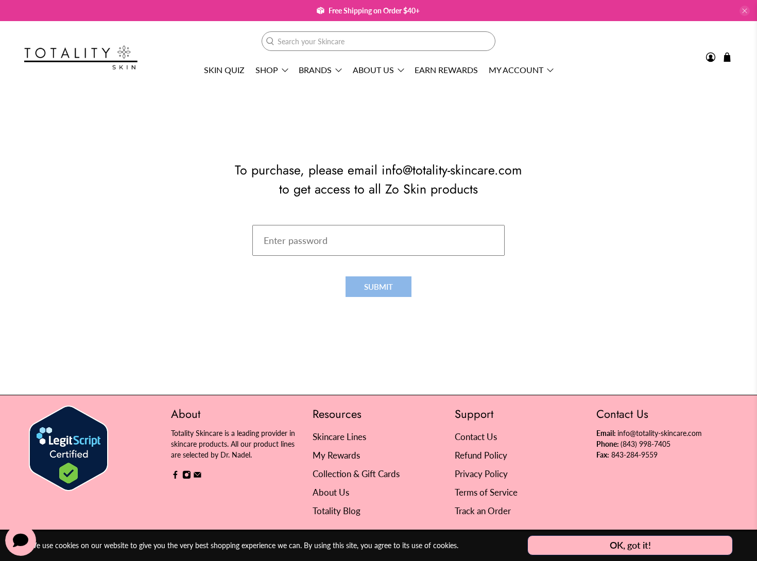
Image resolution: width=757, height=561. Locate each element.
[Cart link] (727, 57)
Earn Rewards (446, 70)
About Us (373, 70)
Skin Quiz (224, 70)
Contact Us (476, 436)
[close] (744, 11)
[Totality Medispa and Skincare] (80, 57)
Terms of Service (486, 492)
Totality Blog (336, 510)
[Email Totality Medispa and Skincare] (197, 476)
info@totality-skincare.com (659, 433)
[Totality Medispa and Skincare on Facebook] (175, 476)
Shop (266, 70)
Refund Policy (481, 455)
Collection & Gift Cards (356, 473)
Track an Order (483, 510)
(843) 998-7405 (645, 444)
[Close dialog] (566, 180)
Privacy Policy (481, 473)
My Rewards (336, 455)
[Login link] (710, 57)
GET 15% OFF (278, 334)
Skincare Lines (339, 436)
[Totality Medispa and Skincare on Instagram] (186, 476)
